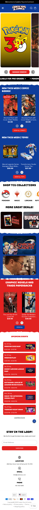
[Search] (31, 8)
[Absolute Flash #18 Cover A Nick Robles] (10, 105)
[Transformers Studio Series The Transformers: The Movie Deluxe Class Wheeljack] (28, 151)
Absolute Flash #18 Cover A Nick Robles (10, 119)
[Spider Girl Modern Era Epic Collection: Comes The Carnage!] (28, 302)
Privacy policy (18, 504)
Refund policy (8, 504)
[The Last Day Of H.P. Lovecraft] (10, 302)
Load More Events (19, 417)
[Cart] (35, 8)
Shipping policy (19, 506)
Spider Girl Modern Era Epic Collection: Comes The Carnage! (28, 316)
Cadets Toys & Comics (24, 502)
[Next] (21, 125)
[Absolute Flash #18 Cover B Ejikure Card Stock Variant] (28, 105)
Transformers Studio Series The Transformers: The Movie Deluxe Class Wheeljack (28, 165)
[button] (3, 8)
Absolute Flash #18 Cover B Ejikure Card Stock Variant (28, 119)
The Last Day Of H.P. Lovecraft (10, 315)
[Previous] (17, 125)
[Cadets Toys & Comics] (19, 8)
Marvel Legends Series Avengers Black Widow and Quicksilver (10, 165)
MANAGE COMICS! (19, 72)
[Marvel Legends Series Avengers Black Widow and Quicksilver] (10, 151)
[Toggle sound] (33, 272)
